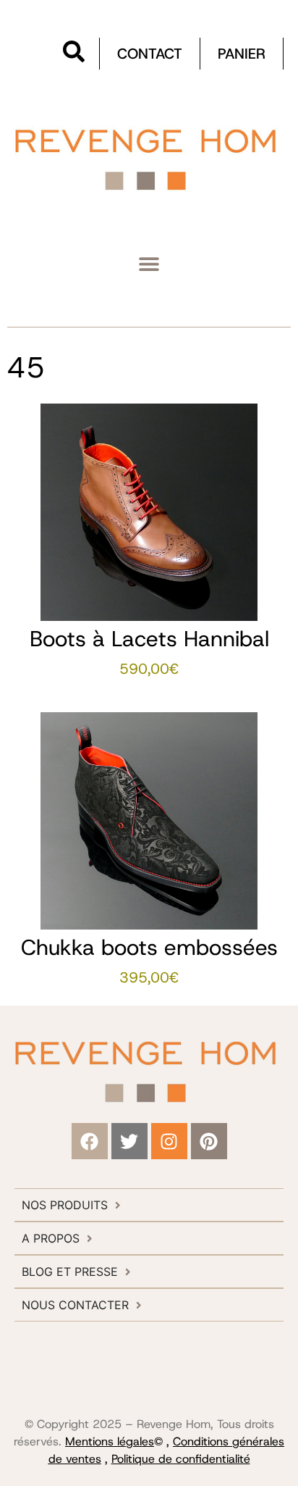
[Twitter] (129, 1141)
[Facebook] (90, 1141)
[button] (149, 263)
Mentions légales (109, 1441)
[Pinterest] (209, 1141)
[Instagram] (169, 1141)
